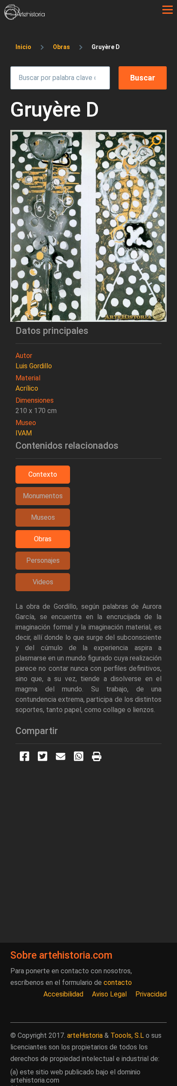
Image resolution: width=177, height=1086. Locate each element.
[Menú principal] (167, 10)
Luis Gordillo (33, 366)
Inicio (23, 46)
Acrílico (26, 388)
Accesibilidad (63, 994)
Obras (61, 46)
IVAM (23, 433)
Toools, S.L (127, 1035)
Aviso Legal (109, 994)
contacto (118, 982)
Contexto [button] (42, 474)
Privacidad (151, 994)
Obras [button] (43, 539)
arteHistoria (85, 1035)
